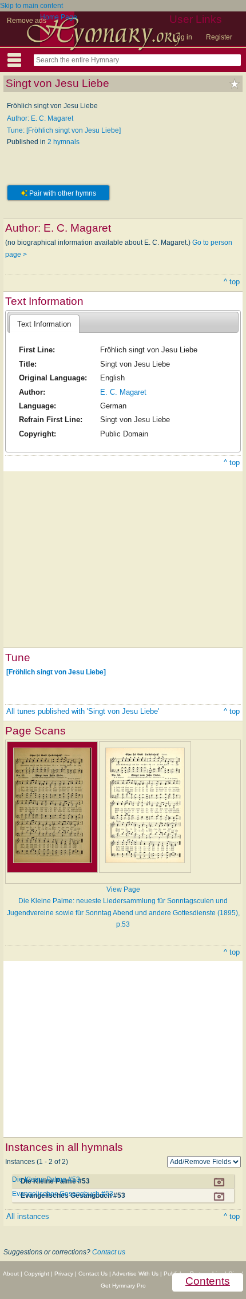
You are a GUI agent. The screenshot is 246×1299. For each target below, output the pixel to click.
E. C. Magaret (123, 392)
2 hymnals (63, 142)
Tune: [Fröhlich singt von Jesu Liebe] (64, 130)
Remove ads (26, 21)
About (11, 1273)
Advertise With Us (135, 1273)
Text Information (44, 324)
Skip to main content (31, 6)
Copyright (36, 1273)
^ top (232, 281)
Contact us (108, 1252)
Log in (182, 37)
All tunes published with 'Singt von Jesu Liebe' (82, 711)
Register (219, 37)
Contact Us (93, 1273)
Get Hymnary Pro (123, 1285)
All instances (27, 1216)
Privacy (63, 1273)
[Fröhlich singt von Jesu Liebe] (56, 672)
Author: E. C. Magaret (40, 118)
